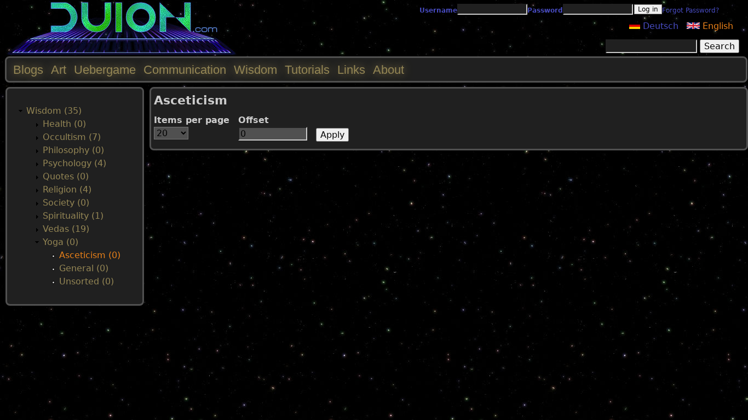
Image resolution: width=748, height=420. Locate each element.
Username (438, 10)
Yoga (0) (60, 242)
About (388, 70)
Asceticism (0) (89, 255)
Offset (253, 120)
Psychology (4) (74, 163)
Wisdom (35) (54, 111)
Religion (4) (67, 189)
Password (545, 10)
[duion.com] (121, 53)
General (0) (83, 268)
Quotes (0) (66, 176)
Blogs (28, 70)
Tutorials (307, 70)
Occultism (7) (72, 137)
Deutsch (659, 26)
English (716, 26)
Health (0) (64, 124)
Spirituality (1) (73, 216)
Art (58, 70)
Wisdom (255, 70)
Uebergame (105, 70)
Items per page (191, 120)
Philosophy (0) (73, 150)
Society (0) (66, 202)
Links (351, 70)
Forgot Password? (690, 10)
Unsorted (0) (86, 281)
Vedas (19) (66, 229)
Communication (184, 70)
